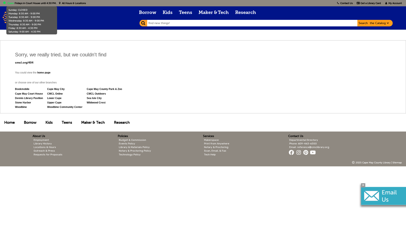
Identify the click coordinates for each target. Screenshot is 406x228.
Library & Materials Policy (134, 147)
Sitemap (397, 162)
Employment (41, 139)
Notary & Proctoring (216, 147)
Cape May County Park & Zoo (104, 89)
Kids (168, 13)
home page (44, 72)
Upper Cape (54, 102)
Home (9, 122)
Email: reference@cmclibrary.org (309, 147)
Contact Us (346, 3)
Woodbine (21, 107)
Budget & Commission (132, 139)
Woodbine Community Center (64, 107)
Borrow (147, 13)
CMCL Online (55, 93)
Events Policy (127, 143)
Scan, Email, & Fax (215, 150)
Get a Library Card (370, 3)
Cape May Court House (29, 93)
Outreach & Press (44, 150)
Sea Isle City (94, 98)
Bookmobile (22, 89)
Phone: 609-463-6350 (303, 143)
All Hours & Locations (73, 3)
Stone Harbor (23, 102)
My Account (395, 3)
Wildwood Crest (96, 102)
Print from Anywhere (216, 143)
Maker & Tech (214, 13)
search (363, 23)
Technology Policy (130, 154)
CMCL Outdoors (96, 93)
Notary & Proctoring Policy (135, 150)
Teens (185, 13)
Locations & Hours (45, 147)
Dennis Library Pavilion (29, 98)
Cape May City (56, 89)
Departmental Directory (303, 139)
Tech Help (210, 154)
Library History (43, 143)
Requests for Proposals (48, 154)
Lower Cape (54, 98)
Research (245, 13)
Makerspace (211, 139)
